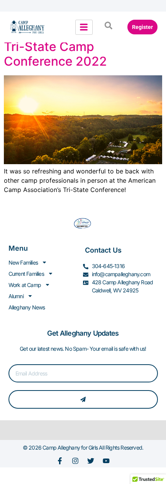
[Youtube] (106, 460)
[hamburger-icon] (84, 27)
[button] (108, 27)
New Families (23, 262)
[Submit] (83, 399)
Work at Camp (24, 285)
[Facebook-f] (59, 460)
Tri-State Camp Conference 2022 (55, 54)
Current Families (26, 273)
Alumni (16, 296)
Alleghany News (26, 307)
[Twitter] (90, 460)
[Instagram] (75, 460)
